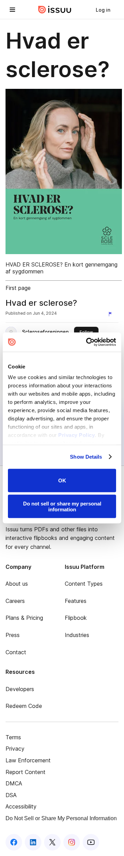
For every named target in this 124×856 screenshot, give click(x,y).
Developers (20, 689)
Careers (15, 600)
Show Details (86, 457)
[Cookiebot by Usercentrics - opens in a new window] (87, 342)
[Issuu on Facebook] (14, 842)
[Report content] (111, 314)
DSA (11, 795)
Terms (13, 737)
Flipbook (76, 617)
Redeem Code (24, 705)
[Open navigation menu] (12, 10)
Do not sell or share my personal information (62, 506)
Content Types (84, 583)
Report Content (25, 772)
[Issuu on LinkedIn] (33, 842)
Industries (77, 634)
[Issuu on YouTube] (91, 842)
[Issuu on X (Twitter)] (52, 842)
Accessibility (21, 806)
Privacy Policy (76, 435)
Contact (16, 652)
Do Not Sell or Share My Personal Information (61, 818)
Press (13, 634)
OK (62, 480)
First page (18, 287)
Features (75, 600)
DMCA (14, 783)
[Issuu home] (54, 9)
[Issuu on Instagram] (71, 842)
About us (17, 583)
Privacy (15, 748)
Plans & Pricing (24, 617)
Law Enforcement (28, 760)
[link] (103, 10)
